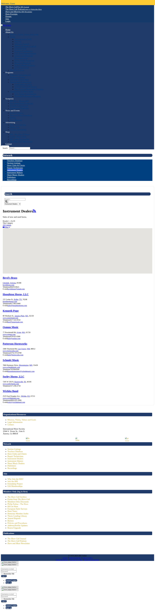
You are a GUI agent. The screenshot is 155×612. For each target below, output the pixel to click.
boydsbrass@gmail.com (16, 289)
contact (65, 558)
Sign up (8, 583)
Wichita (23, 396)
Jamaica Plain (19, 316)
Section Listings (14, 449)
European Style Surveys (17, 509)
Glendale (6, 283)
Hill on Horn (12, 506)
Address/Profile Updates (17, 525)
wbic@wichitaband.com (16, 402)
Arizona (13, 283)
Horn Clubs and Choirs (17, 454)
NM (28, 349)
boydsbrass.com (8, 285)
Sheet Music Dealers (16, 463)
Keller (16, 299)
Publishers (11, 466)
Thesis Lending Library (17, 516)
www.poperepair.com (10, 318)
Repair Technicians (15, 456)
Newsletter (18, 543)
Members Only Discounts (18, 502)
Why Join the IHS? (15, 479)
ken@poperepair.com (15, 322)
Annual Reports (13, 518)
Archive (17, 497)
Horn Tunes (12, 511)
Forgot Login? (11, 580)
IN (25, 382)
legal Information (62, 560)
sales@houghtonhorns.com (17, 306)
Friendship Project (15, 484)
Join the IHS (12, 481)
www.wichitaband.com (11, 398)
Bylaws (10, 521)
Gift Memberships (14, 486)
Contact (10, 424)
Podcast (16, 541)
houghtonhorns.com (10, 301)
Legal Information (14, 422)
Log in (4, 576)
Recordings (12, 468)
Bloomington (23, 365)
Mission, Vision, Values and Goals (21, 420)
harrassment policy (76, 560)
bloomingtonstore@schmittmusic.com (20, 371)
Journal (16, 538)
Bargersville (18, 382)
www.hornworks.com (10, 351)
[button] (51, 258)
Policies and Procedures (17, 523)
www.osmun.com (9, 334)
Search (5, 148)
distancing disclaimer (91, 560)
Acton (19, 332)
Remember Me (8, 574)
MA (26, 316)
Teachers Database (15, 451)
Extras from (18, 499)
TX (20, 299)
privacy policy (87, 558)
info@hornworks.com (15, 355)
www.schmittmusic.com (11, 367)
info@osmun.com (13, 338)
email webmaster (75, 558)
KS (28, 396)
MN (30, 365)
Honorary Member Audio (17, 513)
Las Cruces (22, 349)
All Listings (7, 225)
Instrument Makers (15, 461)
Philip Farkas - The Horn (17, 504)
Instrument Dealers (15, 458)
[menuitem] (17, 7)
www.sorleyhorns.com (11, 384)
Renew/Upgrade (14, 528)
